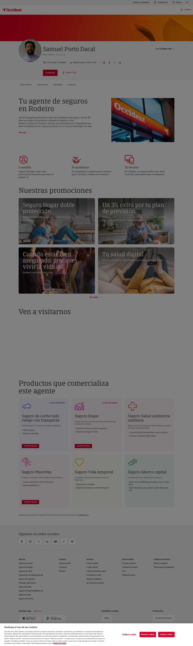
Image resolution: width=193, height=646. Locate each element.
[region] (96, 634)
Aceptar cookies (166, 634)
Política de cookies (59, 643)
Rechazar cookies (147, 634)
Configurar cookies (129, 634)
